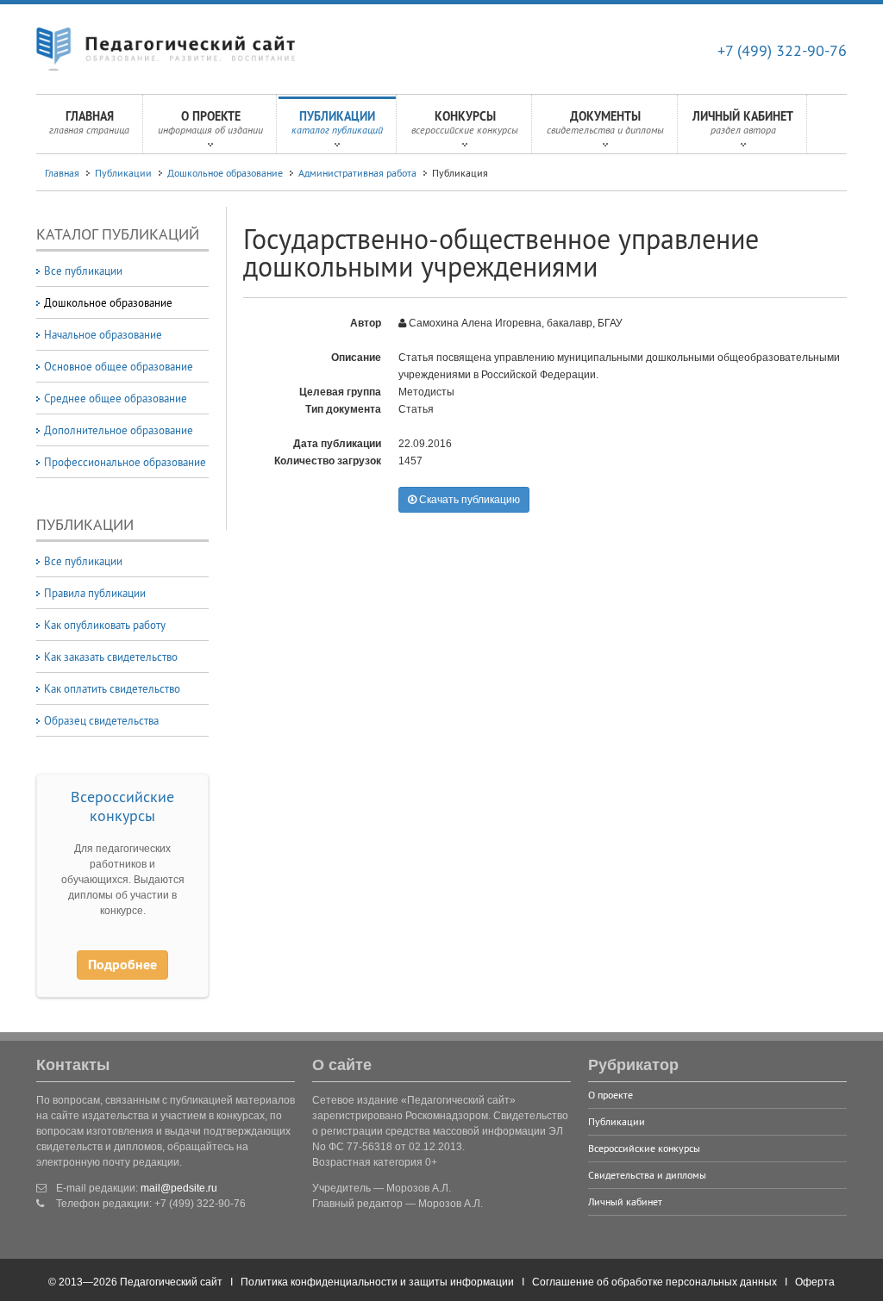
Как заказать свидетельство (111, 656)
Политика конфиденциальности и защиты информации (377, 1282)
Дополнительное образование (118, 430)
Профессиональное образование (125, 462)
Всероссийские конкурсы (122, 806)
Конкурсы (464, 122)
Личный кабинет (742, 122)
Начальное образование (103, 334)
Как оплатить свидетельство (112, 688)
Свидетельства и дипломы (647, 1174)
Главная (89, 122)
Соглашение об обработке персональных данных (654, 1282)
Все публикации (83, 270)
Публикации (337, 122)
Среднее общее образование (115, 398)
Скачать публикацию (468, 500)
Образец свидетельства (101, 720)
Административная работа (357, 172)
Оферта (815, 1282)
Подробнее (122, 965)
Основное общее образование (118, 366)
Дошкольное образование (225, 172)
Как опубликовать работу (105, 625)
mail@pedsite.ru (179, 1188)
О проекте (210, 122)
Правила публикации (95, 593)
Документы (605, 122)
